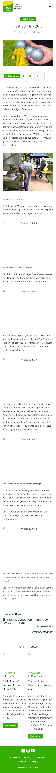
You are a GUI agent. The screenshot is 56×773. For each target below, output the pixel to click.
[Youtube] (33, 751)
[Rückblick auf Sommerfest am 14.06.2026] (15, 661)
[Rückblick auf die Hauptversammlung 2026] (40, 661)
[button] (50, 6)
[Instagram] (28, 751)
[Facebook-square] (23, 751)
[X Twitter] (30, 76)
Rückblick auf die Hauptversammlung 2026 (40, 685)
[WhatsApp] (37, 76)
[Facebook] (23, 76)
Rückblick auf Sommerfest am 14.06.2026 (12, 685)
